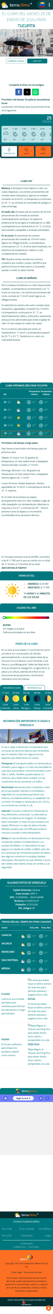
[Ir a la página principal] (16, 5)
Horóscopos (26, 1235)
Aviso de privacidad (33, 1272)
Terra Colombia (26, 1229)
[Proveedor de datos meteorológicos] (26, 1303)
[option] (9, 151)
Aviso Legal (16, 1272)
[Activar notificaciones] (48, 1308)
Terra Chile (7, 1229)
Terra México (45, 1229)
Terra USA (7, 1235)
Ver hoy (37, 61)
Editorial (34, 1247)
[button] (49, 5)
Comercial (19, 1247)
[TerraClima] (42, 5)
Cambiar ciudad (15, 61)
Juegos (48, 1235)
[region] (26, 74)
